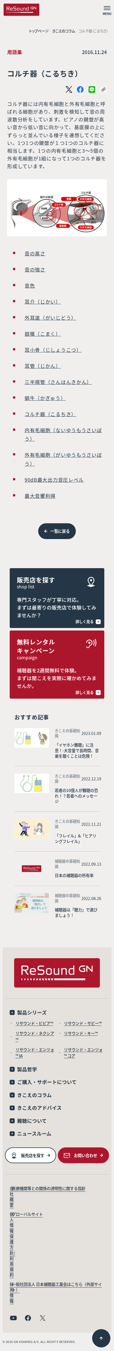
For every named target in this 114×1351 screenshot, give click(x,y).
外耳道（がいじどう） (50, 317)
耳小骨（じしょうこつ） (53, 349)
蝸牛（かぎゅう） (45, 397)
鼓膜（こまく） (43, 333)
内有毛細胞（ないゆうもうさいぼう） (63, 434)
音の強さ (35, 269)
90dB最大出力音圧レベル (54, 479)
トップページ (39, 31)
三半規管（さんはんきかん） (58, 381)
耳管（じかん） (43, 365)
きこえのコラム (63, 31)
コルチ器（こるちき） (50, 414)
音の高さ (35, 253)
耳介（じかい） (43, 301)
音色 (30, 285)
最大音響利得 (40, 495)
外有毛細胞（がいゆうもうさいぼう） (63, 459)
